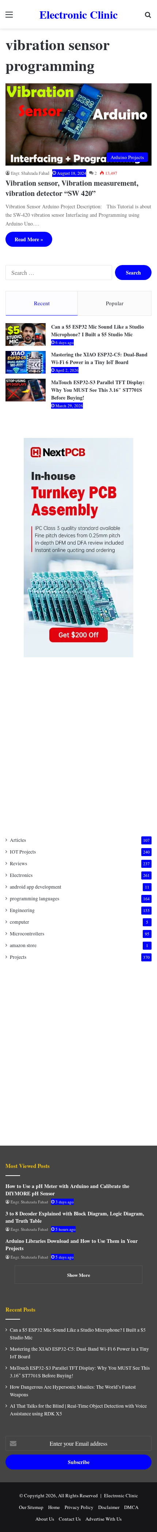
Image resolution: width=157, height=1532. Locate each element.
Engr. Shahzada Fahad (30, 173)
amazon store (23, 945)
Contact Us (70, 1519)
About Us (44, 1519)
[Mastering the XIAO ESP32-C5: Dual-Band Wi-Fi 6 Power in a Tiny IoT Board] (25, 362)
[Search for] (148, 17)
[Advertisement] (78, 746)
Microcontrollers (27, 933)
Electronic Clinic (121, 1495)
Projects (18, 957)
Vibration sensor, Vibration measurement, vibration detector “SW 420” (71, 188)
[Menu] (9, 17)
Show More (78, 1274)
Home (54, 1507)
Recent (42, 303)
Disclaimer (108, 1507)
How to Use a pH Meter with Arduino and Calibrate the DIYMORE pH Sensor (67, 1189)
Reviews (18, 863)
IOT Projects (23, 851)
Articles (18, 840)
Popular (114, 303)
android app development (35, 887)
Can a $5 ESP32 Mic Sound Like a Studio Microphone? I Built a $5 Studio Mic (97, 330)
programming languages (34, 898)
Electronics (21, 875)
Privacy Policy (79, 1507)
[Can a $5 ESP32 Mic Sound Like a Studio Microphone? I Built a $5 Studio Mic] (25, 334)
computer (19, 922)
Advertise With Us (103, 1519)
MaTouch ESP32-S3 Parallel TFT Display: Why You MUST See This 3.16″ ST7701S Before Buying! (98, 389)
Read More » (29, 239)
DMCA (131, 1507)
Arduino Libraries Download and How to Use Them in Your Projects (71, 1244)
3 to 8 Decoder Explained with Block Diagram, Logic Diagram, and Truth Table (74, 1217)
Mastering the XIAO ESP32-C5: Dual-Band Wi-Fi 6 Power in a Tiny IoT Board (99, 358)
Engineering (22, 910)
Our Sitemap (31, 1507)
